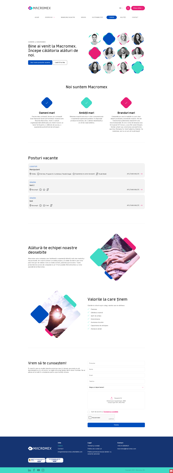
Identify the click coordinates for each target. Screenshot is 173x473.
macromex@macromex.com (126, 449)
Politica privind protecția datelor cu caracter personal (99, 453)
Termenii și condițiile (110, 412)
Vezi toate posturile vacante (40, 62)
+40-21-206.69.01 (123, 446)
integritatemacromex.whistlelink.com (70, 452)
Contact (60, 449)
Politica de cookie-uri (95, 449)
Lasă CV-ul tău (60, 62)
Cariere (60, 446)
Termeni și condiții (93, 446)
